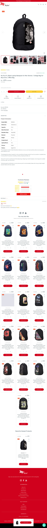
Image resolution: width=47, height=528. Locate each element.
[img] (3, 201)
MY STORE (3, 222)
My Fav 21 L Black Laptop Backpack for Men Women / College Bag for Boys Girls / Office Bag (23, 456)
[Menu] (45, 4)
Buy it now (34, 91)
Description (3, 115)
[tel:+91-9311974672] (38, 4)
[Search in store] (41, 4)
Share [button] (3, 102)
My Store (6, 110)
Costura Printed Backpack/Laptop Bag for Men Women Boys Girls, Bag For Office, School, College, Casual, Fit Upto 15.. (8, 243)
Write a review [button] (23, 194)
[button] (44, 32)
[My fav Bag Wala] (5, 4)
